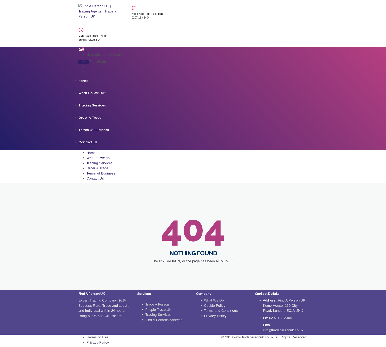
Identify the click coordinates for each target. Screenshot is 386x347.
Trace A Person (157, 304)
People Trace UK (158, 310)
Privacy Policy (97, 342)
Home (83, 80)
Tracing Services (92, 105)
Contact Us (88, 142)
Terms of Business (93, 130)
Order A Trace (90, 117)
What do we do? (92, 93)
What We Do (214, 300)
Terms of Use (97, 337)
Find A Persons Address (164, 320)
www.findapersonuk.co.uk (253, 337)
